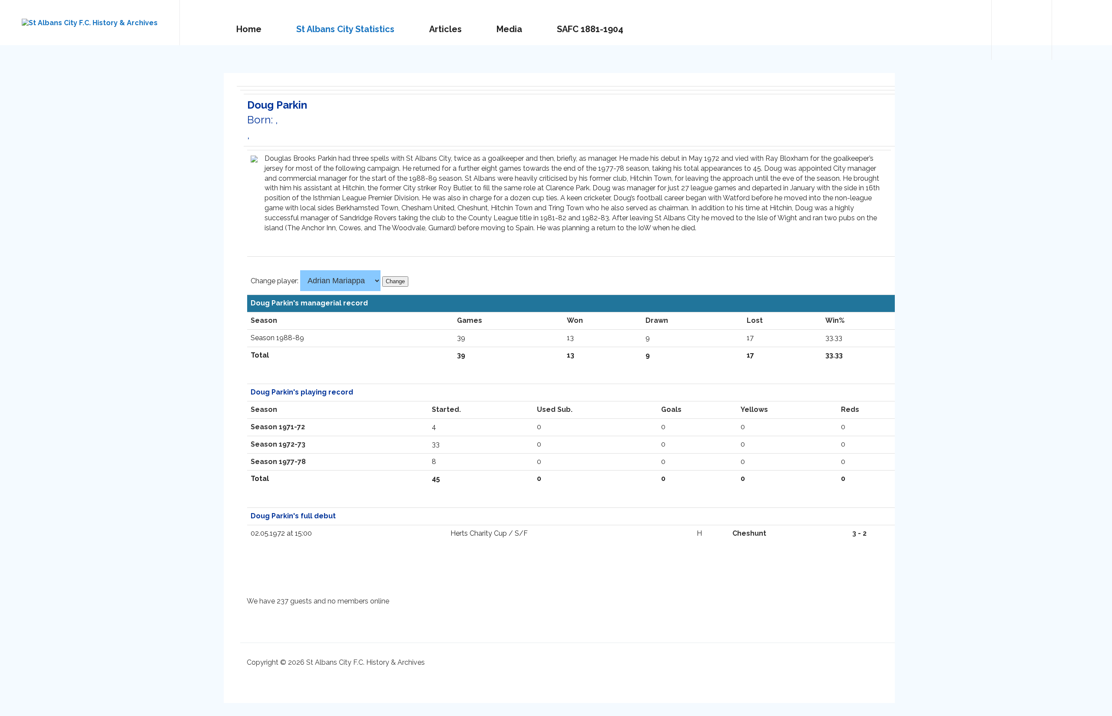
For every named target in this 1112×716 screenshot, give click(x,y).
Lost (755, 320)
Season (264, 320)
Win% (834, 320)
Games (469, 320)
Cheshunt (749, 533)
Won (575, 320)
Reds (850, 409)
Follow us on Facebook (1082, 30)
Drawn (656, 320)
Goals (671, 409)
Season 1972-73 (278, 444)
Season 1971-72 (278, 427)
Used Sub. (555, 409)
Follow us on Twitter (1022, 30)
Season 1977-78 (278, 461)
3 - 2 (859, 533)
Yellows (754, 409)
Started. (446, 409)
